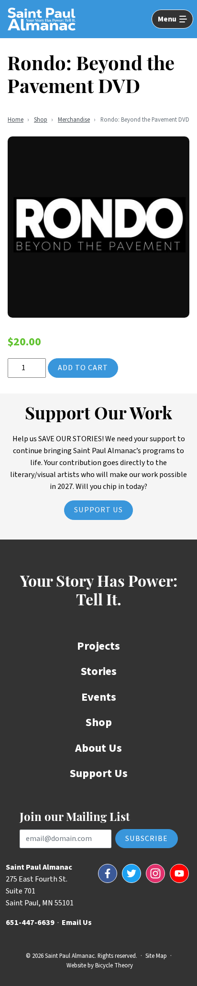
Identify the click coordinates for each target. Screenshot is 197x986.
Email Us (77, 922)
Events (98, 697)
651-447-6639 (30, 922)
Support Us (98, 510)
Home (15, 119)
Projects (98, 646)
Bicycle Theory (114, 965)
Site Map (156, 956)
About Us (98, 748)
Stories (99, 671)
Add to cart (83, 368)
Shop (40, 119)
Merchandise (74, 119)
